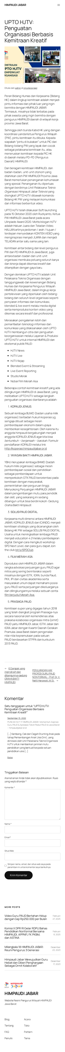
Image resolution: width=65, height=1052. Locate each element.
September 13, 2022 (16, 718)
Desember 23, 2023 (55, 949)
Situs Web (9, 850)
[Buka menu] (58, 5)
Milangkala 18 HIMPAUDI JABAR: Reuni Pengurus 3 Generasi (24, 948)
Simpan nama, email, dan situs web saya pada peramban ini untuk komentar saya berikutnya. (29, 866)
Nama (8, 823)
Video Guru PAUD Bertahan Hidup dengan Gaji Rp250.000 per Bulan (26, 917)
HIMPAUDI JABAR (15, 5)
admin (18, 88)
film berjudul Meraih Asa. (20, 595)
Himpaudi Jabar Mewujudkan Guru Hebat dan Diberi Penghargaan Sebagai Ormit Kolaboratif (26, 962)
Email (8, 837)
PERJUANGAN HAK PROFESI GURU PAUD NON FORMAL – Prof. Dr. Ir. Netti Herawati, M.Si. (46, 675)
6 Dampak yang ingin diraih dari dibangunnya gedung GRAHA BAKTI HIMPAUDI (16, 675)
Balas (10, 757)
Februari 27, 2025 (56, 917)
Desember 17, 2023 (55, 962)
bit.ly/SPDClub (24, 550)
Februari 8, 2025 (56, 933)
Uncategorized (30, 88)
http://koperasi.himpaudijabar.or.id (26, 448)
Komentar (10, 787)
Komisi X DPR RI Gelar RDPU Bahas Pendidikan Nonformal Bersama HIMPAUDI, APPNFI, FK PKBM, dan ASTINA (26, 933)
